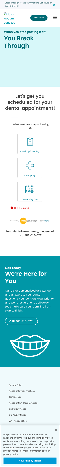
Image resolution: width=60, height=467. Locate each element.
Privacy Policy (15, 385)
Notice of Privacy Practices (22, 390)
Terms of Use (15, 396)
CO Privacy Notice (17, 414)
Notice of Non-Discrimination (23, 402)
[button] (55, 17)
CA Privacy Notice (17, 408)
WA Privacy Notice (18, 420)
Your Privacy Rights (30, 460)
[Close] (56, 429)
